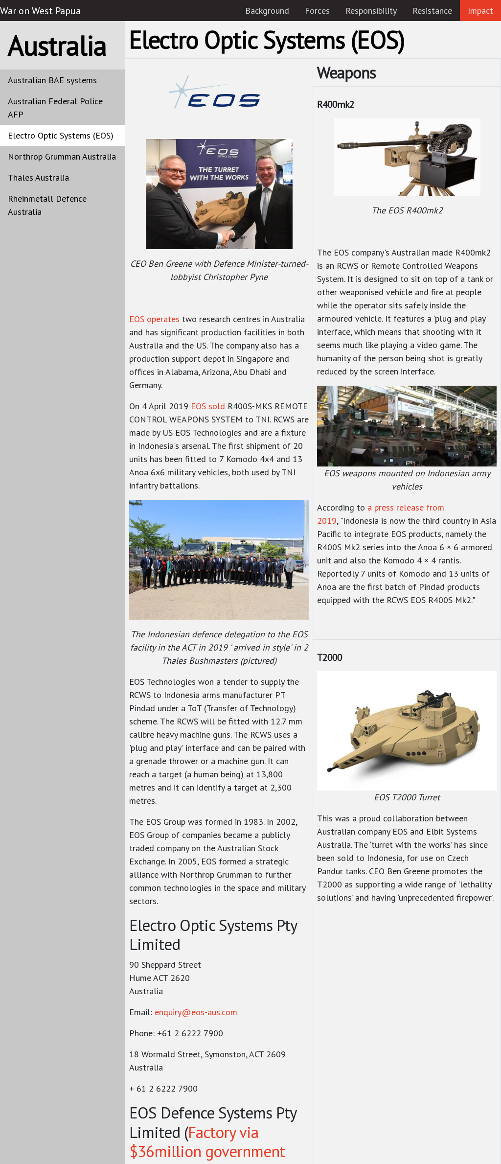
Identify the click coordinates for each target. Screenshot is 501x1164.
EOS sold (208, 406)
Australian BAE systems (52, 80)
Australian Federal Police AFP (55, 107)
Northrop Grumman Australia (62, 156)
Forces (317, 10)
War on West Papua (40, 10)
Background (267, 10)
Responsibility (371, 10)
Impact (480, 10)
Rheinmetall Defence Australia (47, 205)
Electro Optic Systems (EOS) (61, 135)
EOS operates (154, 319)
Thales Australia (38, 177)
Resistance (432, 10)
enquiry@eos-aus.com (196, 1012)
